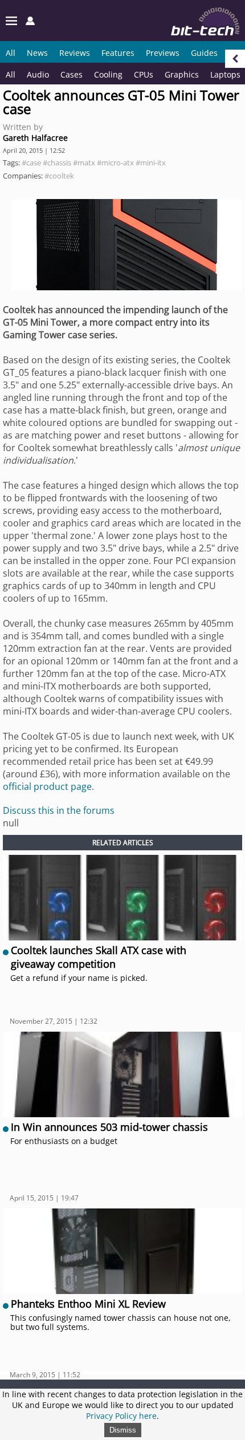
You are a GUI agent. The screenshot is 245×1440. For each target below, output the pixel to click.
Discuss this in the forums (59, 810)
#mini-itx (151, 162)
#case (31, 162)
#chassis (57, 162)
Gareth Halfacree (35, 137)
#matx (84, 162)
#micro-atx (115, 162)
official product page (47, 786)
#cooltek (59, 176)
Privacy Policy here (121, 1415)
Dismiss (122, 1430)
